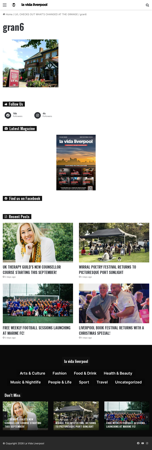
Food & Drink (85, 373)
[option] (25, 415)
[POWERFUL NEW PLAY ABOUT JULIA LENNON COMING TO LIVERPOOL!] (127, 415)
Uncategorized (128, 382)
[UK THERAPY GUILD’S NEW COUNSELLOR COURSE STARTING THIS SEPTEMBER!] (38, 242)
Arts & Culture (32, 373)
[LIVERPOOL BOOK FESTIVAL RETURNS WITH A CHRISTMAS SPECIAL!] (114, 303)
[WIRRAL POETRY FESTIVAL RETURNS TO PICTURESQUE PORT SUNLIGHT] (114, 242)
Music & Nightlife (25, 382)
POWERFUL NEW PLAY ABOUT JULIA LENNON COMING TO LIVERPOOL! (125, 425)
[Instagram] (147, 443)
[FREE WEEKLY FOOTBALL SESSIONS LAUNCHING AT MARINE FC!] (38, 303)
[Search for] (147, 6)
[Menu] (4, 6)
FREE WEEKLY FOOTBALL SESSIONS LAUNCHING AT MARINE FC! (36, 330)
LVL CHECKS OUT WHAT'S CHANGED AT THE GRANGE (46, 14)
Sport (84, 382)
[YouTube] (142, 443)
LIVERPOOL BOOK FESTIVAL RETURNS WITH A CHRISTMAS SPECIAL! (111, 330)
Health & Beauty (118, 373)
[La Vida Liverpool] (29, 5)
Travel (102, 382)
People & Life (60, 382)
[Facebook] (138, 443)
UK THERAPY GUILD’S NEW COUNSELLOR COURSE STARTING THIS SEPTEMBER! (32, 269)
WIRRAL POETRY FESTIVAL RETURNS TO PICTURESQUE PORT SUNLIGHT (107, 269)
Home (9, 14)
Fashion (60, 373)
